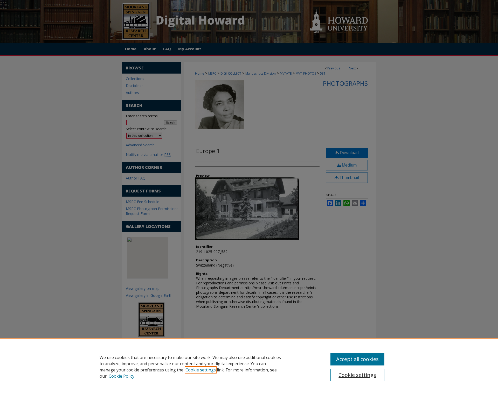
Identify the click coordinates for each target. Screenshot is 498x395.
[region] (249, 366)
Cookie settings (200, 370)
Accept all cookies (357, 359)
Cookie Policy (121, 376)
